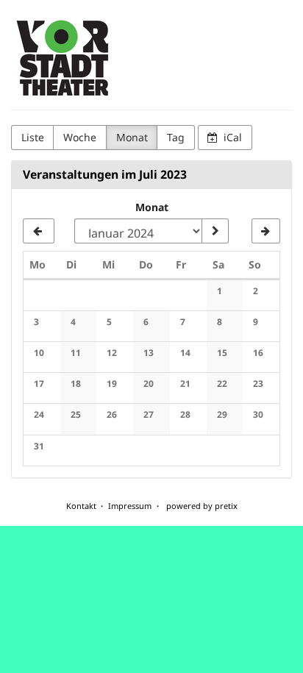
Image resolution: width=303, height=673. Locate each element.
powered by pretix (202, 505)
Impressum (130, 505)
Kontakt (81, 505)
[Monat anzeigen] (215, 230)
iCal (231, 137)
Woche (79, 137)
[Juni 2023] (38, 230)
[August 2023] (266, 230)
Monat (132, 137)
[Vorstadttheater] (63, 59)
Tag (176, 137)
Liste (32, 137)
